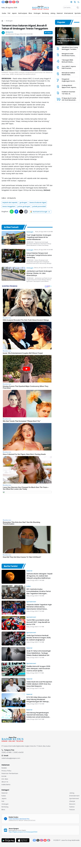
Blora (3, 810)
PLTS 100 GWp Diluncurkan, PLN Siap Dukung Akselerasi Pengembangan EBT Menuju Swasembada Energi (38, 700)
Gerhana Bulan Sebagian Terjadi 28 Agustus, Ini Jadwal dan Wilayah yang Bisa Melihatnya (39, 576)
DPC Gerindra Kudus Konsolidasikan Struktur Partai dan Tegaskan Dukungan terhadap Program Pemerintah (38, 592)
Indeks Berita (6, 785)
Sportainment (31, 602)
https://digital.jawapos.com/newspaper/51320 (23, 832)
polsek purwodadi (39, 206)
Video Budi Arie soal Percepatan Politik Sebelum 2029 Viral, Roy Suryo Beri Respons (39, 684)
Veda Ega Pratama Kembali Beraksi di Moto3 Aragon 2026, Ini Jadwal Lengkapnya (38, 637)
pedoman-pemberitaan (10, 773)
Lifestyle (72, 801)
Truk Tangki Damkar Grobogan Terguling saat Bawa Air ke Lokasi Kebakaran (38, 237)
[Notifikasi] (75, 2)
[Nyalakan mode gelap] (78, 2)
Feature (72, 810)
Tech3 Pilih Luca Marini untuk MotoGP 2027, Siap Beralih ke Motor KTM (38, 622)
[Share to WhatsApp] (12, 212)
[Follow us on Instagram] (10, 2)
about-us (5, 782)
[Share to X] (21, 212)
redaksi (4, 768)
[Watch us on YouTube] (13, 2)
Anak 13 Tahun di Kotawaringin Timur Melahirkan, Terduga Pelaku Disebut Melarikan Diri (38, 653)
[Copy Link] (26, 212)
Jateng (71, 793)
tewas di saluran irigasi (37, 202)
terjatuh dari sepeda (9, 202)
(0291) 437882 (7, 752)
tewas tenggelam (8, 206)
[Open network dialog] (71, 2)
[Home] (2, 20)
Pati (3, 801)
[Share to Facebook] (16, 212)
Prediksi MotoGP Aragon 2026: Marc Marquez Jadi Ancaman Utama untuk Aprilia (38, 668)
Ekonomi (72, 804)
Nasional (29, 571)
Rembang (5, 807)
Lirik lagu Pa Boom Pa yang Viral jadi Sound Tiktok (66, 40)
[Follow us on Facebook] (3, 2)
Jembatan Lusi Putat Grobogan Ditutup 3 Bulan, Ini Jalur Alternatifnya (39, 273)
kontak (4, 776)
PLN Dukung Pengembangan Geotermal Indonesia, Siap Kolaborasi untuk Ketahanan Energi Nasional (37, 716)
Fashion (72, 807)
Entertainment (74, 796)
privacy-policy (6, 771)
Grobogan (9, 21)
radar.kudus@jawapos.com (11, 758)
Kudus (28, 586)
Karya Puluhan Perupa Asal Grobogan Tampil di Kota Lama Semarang (39, 255)
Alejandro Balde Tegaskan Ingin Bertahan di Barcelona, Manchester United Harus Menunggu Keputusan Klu (39, 607)
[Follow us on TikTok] (17, 2)
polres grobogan (24, 206)
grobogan (23, 202)
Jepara (4, 798)
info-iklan (5, 779)
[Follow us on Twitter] (6, 2)
